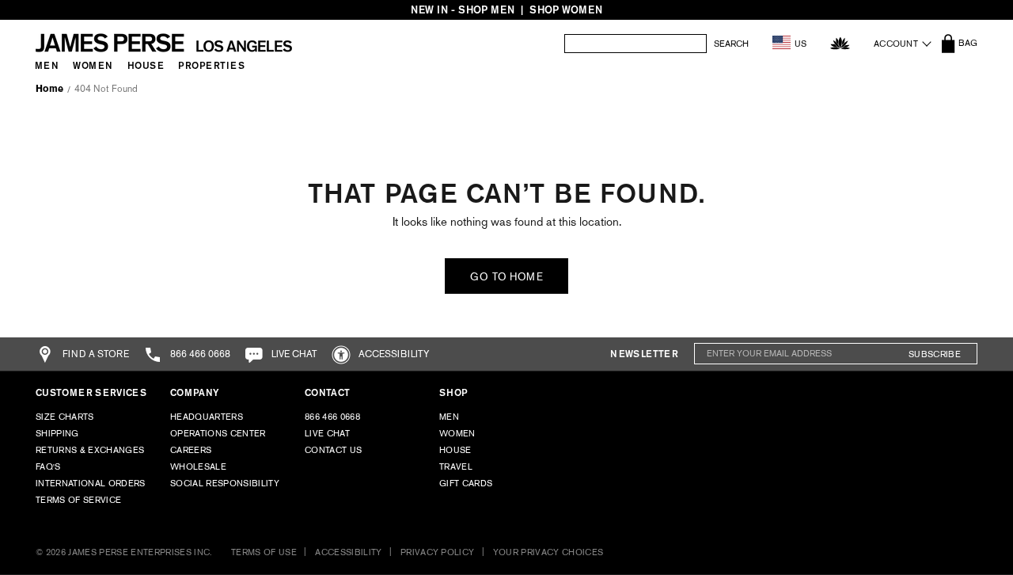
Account (896, 43)
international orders (91, 483)
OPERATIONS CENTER (218, 433)
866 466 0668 (199, 354)
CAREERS (190, 449)
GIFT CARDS (465, 483)
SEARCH (731, 44)
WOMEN (457, 433)
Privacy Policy (437, 552)
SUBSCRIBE (935, 354)
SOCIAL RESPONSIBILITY (224, 483)
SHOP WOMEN (565, 10)
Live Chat (327, 433)
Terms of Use (264, 552)
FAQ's (48, 466)
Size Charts (65, 416)
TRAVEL (455, 466)
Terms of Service (78, 499)
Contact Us (333, 449)
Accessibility (393, 354)
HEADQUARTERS (206, 416)
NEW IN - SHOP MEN (462, 10)
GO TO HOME (506, 277)
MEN (449, 416)
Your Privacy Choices (548, 552)
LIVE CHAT (293, 354)
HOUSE (455, 449)
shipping (57, 433)
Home (49, 88)
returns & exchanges (90, 449)
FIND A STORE (94, 354)
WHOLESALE (198, 466)
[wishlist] (840, 43)
